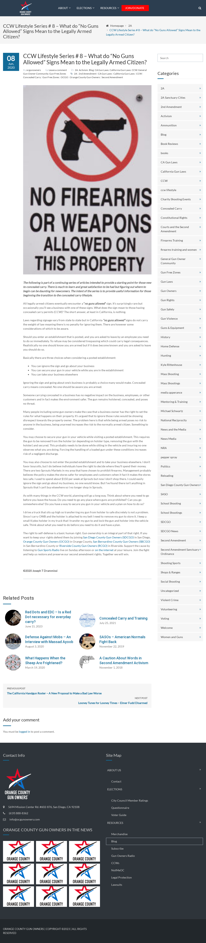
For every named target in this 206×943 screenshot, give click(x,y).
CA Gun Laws (102, 70)
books (164, 153)
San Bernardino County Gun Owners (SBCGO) (121, 541)
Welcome (167, 627)
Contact (116, 781)
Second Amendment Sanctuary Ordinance (180, 551)
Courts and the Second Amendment (175, 229)
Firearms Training (172, 240)
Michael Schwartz (172, 411)
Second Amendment (112, 77)
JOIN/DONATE (134, 8)
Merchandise (119, 834)
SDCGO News (169, 531)
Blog (91, 70)
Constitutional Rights (174, 217)
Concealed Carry (32, 77)
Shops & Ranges (170, 572)
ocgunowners (33, 70)
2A (130, 25)
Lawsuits (116, 884)
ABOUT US (114, 770)
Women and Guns (172, 637)
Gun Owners (168, 291)
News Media (168, 438)
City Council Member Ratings (129, 800)
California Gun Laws (120, 70)
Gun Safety (167, 309)
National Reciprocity (174, 420)
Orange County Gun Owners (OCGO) (46, 541)
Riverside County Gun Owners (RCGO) (83, 545)
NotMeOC (117, 870)
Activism (83, 70)
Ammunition (169, 125)
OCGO (64, 77)
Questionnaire (120, 807)
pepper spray (169, 457)
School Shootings (171, 512)
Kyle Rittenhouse (171, 364)
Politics (165, 466)
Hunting (166, 355)
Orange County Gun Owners (85, 77)
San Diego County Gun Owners (180, 485)
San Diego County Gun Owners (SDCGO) (108, 537)
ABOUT (63, 8)
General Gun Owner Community (173, 261)
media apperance (171, 392)
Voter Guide (118, 815)
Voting (165, 618)
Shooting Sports (170, 563)
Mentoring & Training (174, 401)
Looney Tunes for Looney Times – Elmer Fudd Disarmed (112, 701)
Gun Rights (167, 300)
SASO (164, 494)
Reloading (167, 475)
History (165, 337)
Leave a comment (58, 70)
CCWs (115, 863)
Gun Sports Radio (48, 550)
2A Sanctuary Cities (173, 97)
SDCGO (166, 522)
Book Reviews (169, 143)
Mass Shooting (170, 374)
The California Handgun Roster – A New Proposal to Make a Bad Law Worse (54, 691)
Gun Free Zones (57, 73)
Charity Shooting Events (176, 199)
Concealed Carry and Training (123, 618)
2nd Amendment (87, 73)
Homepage (117, 25)
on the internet (104, 550)
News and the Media (173, 429)
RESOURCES (108, 8)
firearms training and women (179, 249)
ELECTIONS (84, 8)
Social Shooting (170, 581)
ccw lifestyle (168, 190)
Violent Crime (169, 600)
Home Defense (170, 346)
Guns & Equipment (172, 327)
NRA (164, 448)
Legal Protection (121, 877)
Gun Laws (167, 281)
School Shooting (171, 503)
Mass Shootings (170, 383)
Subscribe (117, 848)
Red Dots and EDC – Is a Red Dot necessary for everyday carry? (48, 617)
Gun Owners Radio (123, 855)
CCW (134, 70)
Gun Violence (169, 318)
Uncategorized (170, 590)
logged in (24, 731)
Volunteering (169, 609)
